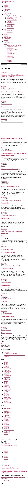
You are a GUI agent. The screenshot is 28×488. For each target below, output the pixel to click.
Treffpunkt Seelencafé (9, 430)
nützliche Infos (7, 417)
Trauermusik (9, 25)
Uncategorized (7, 431)
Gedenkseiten (7, 9)
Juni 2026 (6, 363)
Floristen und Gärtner (12, 17)
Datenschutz (9, 32)
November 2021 (7, 402)
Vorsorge (6, 6)
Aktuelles (6, 10)
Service (5, 14)
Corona (5, 409)
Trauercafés (9, 22)
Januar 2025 (6, 374)
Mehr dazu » (4, 86)
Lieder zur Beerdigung (7, 316)
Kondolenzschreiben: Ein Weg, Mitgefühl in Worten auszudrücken (14, 154)
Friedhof (6, 413)
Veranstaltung (7, 432)
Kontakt (5, 29)
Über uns (6, 11)
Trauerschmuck (10, 28)
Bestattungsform (7, 7)
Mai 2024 (6, 383)
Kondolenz (4, 301)
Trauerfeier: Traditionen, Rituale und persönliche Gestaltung (12, 75)
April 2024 (6, 385)
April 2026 (6, 366)
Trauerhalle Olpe (10, 24)
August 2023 (7, 390)
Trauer (5, 423)
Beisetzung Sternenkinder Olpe (10, 169)
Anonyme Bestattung (7, 268)
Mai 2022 (6, 401)
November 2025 (7, 369)
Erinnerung (6, 411)
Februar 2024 (7, 386)
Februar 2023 (7, 397)
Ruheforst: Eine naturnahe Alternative (12, 92)
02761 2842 (7, 443)
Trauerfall (6, 5)
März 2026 (6, 367)
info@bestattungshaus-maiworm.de (9, 445)
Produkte (6, 419)
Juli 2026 (6, 362)
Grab (5, 416)
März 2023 (6, 395)
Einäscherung (5, 218)
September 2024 (7, 378)
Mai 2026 (6, 364)
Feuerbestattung (7, 412)
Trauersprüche (5, 285)
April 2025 (6, 373)
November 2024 (7, 375)
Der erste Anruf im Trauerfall (10, 353)
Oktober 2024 (7, 377)
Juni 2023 (6, 391)
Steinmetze (9, 21)
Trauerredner (10, 26)
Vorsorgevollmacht (6, 333)
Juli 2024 (6, 381)
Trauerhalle (6, 427)
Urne (2, 236)
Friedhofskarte (10, 18)
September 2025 (7, 371)
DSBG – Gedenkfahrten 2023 (10, 186)
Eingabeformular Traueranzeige (14, 16)
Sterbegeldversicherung (8, 252)
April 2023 (6, 394)
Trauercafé (6, 424)
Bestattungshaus (7, 408)
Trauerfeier (6, 426)
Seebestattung (7, 352)
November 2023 (7, 389)
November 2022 (7, 398)
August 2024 (7, 379)
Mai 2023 (6, 393)
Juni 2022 (6, 399)
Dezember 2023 (7, 387)
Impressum (9, 30)
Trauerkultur (6, 428)
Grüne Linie (9, 13)
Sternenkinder (7, 422)
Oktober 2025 (7, 370)
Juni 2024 (6, 382)
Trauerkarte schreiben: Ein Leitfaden (12, 107)
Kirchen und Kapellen (12, 20)
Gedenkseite (6, 415)
